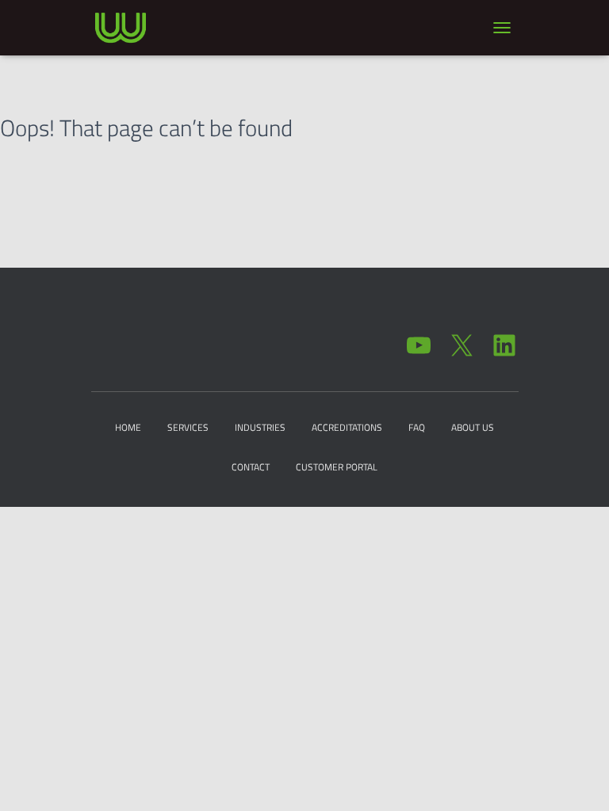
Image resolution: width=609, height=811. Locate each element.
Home (128, 427)
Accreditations (347, 427)
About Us (472, 427)
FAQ (416, 427)
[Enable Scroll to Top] (577, 779)
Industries (260, 427)
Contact (251, 466)
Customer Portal (336, 466)
